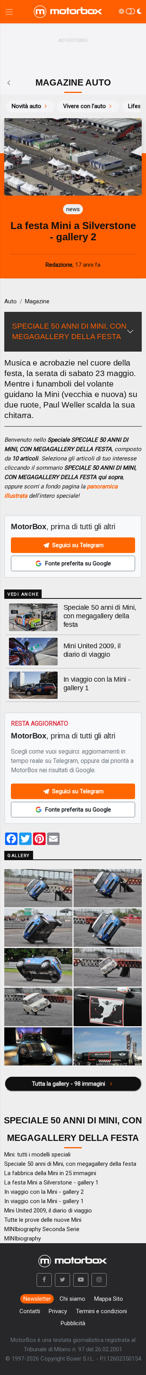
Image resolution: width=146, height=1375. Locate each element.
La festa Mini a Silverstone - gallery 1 (51, 1182)
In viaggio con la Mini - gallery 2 (44, 1191)
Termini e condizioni (101, 1311)
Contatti (29, 1311)
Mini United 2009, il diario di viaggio (48, 1210)
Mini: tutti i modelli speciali (37, 1154)
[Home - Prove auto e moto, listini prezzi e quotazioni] (68, 11)
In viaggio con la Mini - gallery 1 (44, 1201)
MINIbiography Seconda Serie (41, 1229)
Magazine (37, 301)
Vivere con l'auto (84, 106)
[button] (44, 1280)
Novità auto (26, 106)
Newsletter (37, 1298)
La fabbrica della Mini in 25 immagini (50, 1173)
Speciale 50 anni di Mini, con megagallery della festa (100, 616)
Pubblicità (73, 1323)
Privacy (58, 1311)
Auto (10, 301)
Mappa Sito (108, 1298)
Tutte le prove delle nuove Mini (42, 1219)
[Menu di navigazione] (9, 12)
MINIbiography (22, 1238)
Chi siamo (72, 1298)
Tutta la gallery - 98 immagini (69, 1083)
